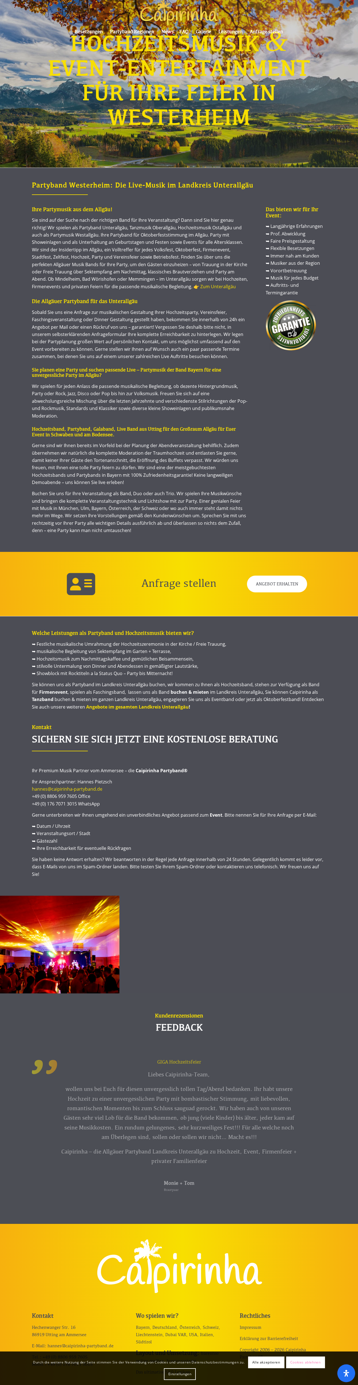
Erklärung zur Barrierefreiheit (269, 1338)
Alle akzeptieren (266, 1362)
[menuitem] (88, 32)
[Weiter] (313, 1068)
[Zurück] (44, 1068)
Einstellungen (180, 1374)
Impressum (250, 1327)
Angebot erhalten (277, 584)
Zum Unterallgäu (218, 286)
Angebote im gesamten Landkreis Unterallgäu (137, 707)
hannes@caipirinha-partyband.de (67, 789)
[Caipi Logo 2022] (179, 12)
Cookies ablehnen (305, 1362)
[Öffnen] (346, 1373)
